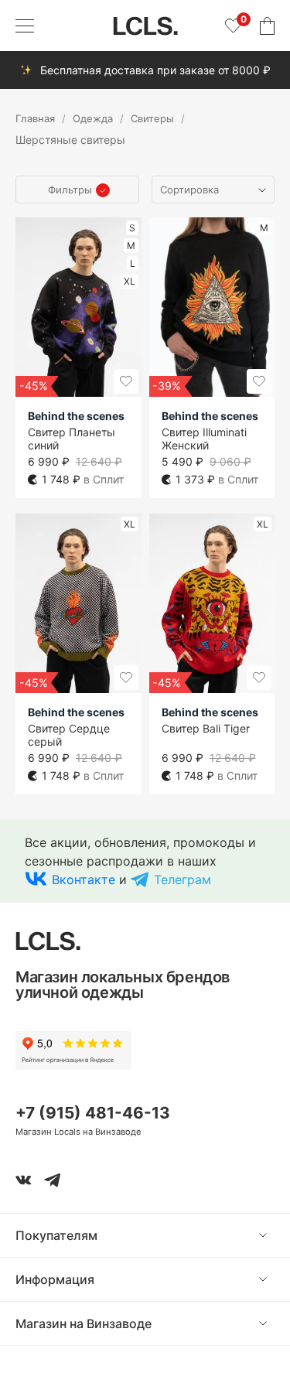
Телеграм (182, 879)
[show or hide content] (274, 1235)
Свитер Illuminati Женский (204, 438)
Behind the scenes (76, 415)
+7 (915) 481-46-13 (92, 1112)
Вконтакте (83, 879)
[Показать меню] (24, 25)
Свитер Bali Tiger (206, 728)
